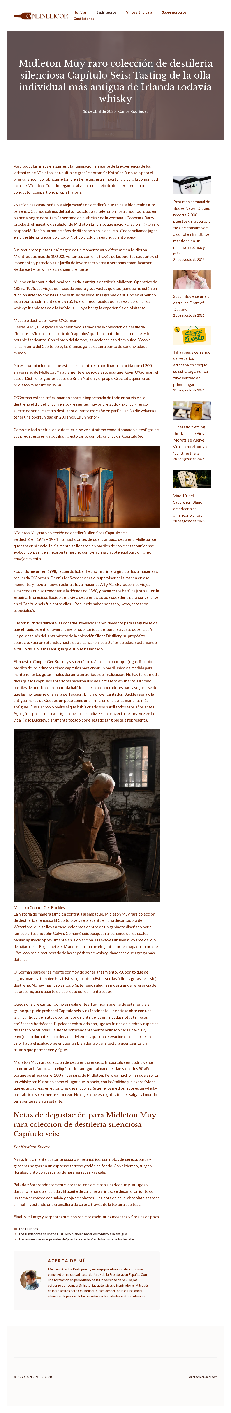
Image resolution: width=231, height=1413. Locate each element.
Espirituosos (106, 12)
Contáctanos (84, 18)
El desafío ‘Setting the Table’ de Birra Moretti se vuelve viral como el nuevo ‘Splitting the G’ (190, 439)
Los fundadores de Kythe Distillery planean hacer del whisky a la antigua (73, 1234)
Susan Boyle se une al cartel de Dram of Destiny (191, 303)
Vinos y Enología (139, 12)
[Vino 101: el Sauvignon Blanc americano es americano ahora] (192, 485)
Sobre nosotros (174, 12)
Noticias (80, 12)
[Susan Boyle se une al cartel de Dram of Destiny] (192, 285)
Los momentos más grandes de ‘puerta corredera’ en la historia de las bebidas (76, 1239)
